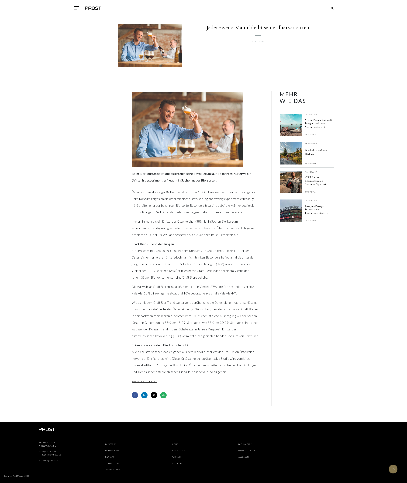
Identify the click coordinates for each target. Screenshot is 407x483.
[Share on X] (154, 395)
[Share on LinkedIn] (144, 395)
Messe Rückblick (246, 450)
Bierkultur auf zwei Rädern (316, 152)
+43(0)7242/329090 (49, 451)
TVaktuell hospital (115, 469)
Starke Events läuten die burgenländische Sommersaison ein (319, 123)
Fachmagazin (245, 444)
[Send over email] (163, 395)
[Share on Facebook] (135, 395)
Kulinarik (176, 457)
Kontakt (109, 457)
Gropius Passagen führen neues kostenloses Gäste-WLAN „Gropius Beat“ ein (318, 209)
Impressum (110, 444)
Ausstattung (178, 450)
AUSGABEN (243, 457)
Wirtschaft (178, 463)
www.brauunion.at (144, 381)
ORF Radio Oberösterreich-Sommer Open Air (316, 180)
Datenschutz (112, 450)
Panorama (311, 114)
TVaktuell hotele (114, 463)
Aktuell (176, 444)
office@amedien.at (50, 460)
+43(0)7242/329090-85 (51, 455)
